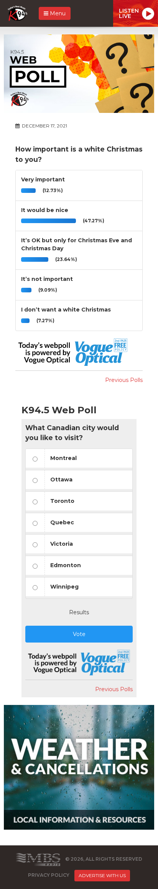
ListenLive (129, 13)
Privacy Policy (48, 875)
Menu (57, 13)
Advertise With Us (102, 875)
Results (79, 612)
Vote (79, 634)
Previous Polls (124, 380)
